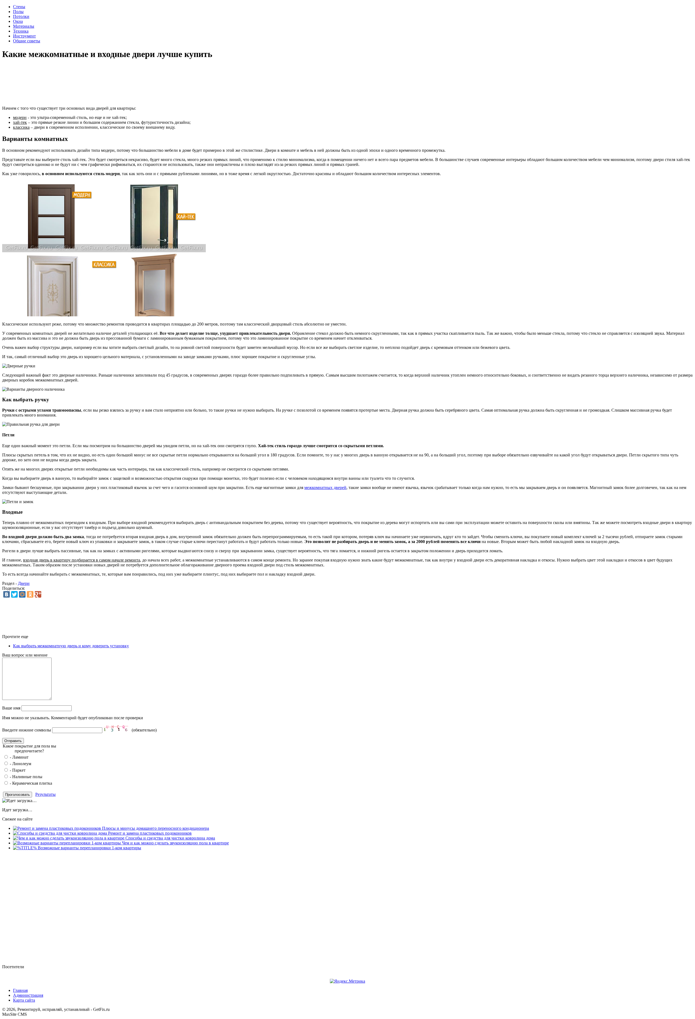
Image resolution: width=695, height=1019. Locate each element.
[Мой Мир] (22, 594)
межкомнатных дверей (325, 487)
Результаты (45, 794)
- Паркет (17, 770)
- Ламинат (19, 757)
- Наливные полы (25, 776)
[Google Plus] (38, 594)
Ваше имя (11, 708)
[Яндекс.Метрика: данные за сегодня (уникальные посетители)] (347, 981)
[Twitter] (14, 594)
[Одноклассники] (30, 594)
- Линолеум (20, 763)
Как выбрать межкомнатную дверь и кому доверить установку (71, 645)
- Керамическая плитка (30, 783)
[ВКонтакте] (6, 594)
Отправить (13, 741)
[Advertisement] (347, 83)
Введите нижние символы (26, 730)
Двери (24, 583)
